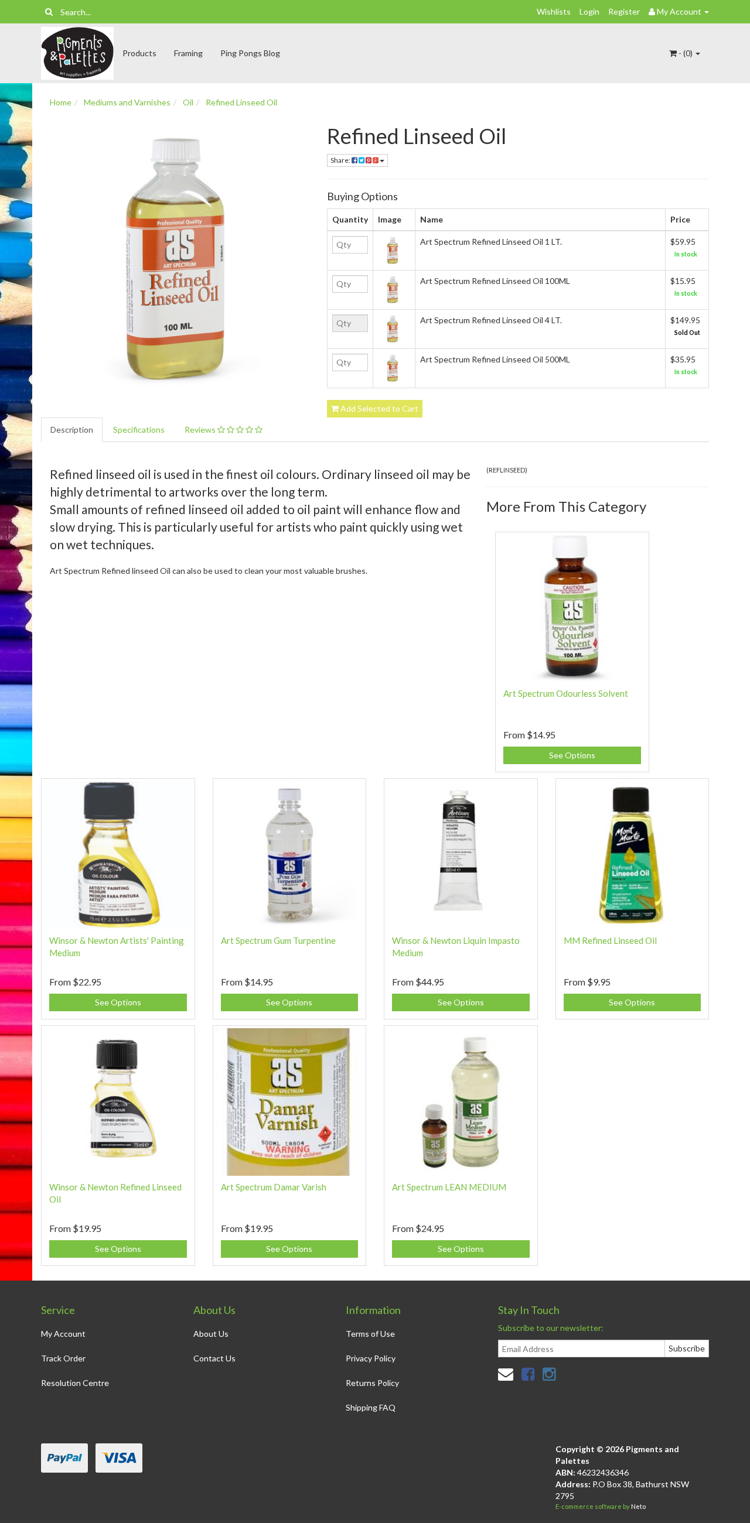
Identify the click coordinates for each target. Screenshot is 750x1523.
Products (139, 53)
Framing (188, 53)
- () (685, 53)
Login (589, 11)
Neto (638, 1506)
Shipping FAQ (371, 1407)
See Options (572, 755)
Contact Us (214, 1358)
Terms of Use (370, 1334)
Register (624, 11)
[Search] (49, 11)
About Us (211, 1334)
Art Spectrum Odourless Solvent (565, 693)
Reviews (201, 429)
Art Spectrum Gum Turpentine (278, 940)
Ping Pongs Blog (250, 53)
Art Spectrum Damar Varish (273, 1187)
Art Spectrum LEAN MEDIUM (449, 1187)
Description (71, 429)
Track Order (63, 1358)
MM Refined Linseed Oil (610, 940)
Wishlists (554, 11)
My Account (63, 1334)
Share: (341, 160)
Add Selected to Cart (378, 408)
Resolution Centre (75, 1383)
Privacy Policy (371, 1358)
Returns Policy (372, 1383)
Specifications (139, 429)
